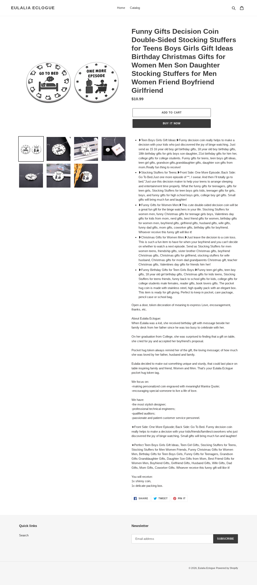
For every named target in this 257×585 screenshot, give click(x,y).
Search (24, 535)
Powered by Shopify (227, 568)
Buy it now (172, 123)
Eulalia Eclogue (33, 8)
